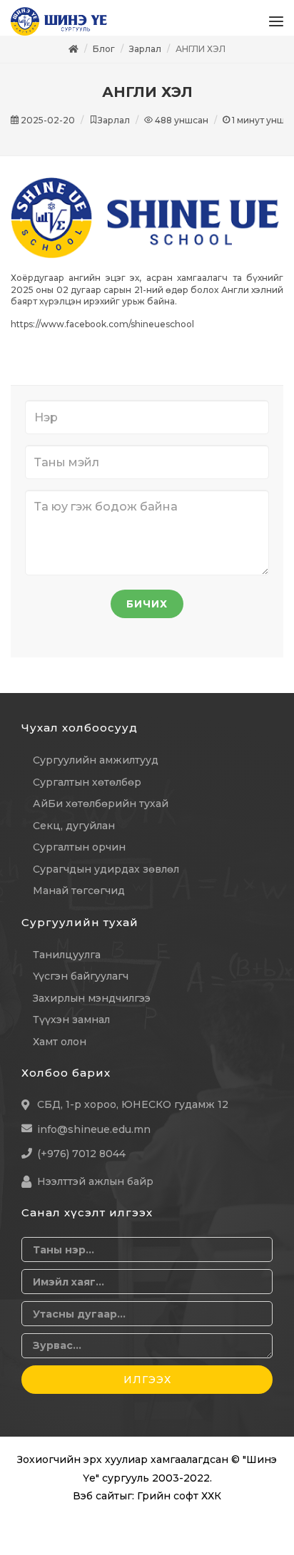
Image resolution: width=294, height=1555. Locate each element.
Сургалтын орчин (79, 854)
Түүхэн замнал (71, 1026)
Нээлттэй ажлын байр (95, 1188)
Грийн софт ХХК (179, 1503)
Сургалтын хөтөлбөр (87, 789)
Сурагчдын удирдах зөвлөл (106, 876)
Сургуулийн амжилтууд (95, 767)
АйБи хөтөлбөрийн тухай (100, 810)
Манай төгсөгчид (79, 897)
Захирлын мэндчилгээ (92, 1005)
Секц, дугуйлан (74, 832)
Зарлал (145, 56)
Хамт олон (59, 1048)
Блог (104, 56)
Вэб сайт (96, 1503)
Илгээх (147, 1386)
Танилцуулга (67, 961)
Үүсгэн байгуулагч (80, 983)
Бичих (147, 611)
